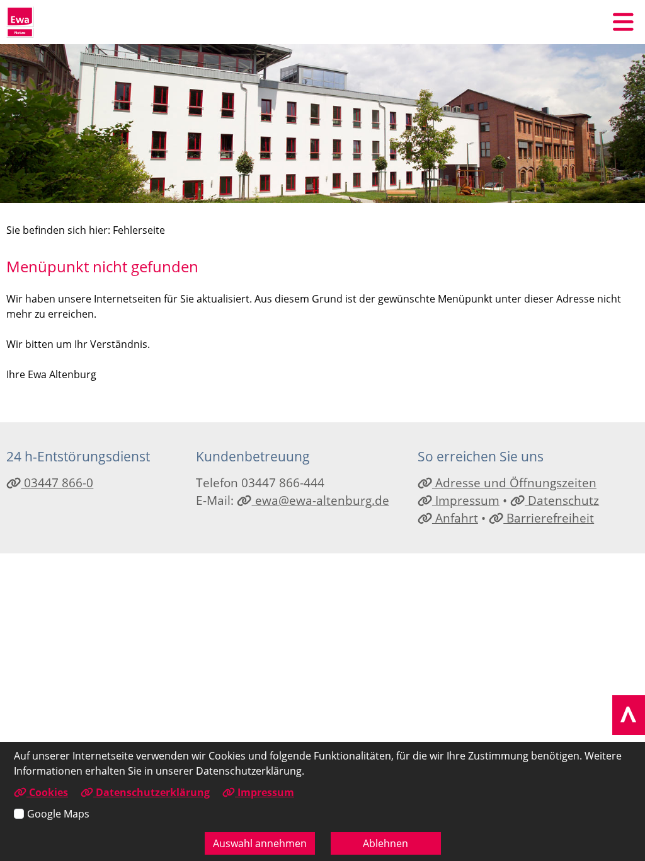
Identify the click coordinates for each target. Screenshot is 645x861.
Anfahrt (455, 518)
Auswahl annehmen (260, 843)
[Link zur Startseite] (20, 22)
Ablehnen (385, 843)
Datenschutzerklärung (151, 792)
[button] (623, 22)
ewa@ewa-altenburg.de (320, 500)
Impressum (465, 500)
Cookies (47, 792)
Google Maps (58, 814)
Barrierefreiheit (548, 518)
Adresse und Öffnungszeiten (514, 482)
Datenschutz (562, 500)
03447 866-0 (57, 482)
